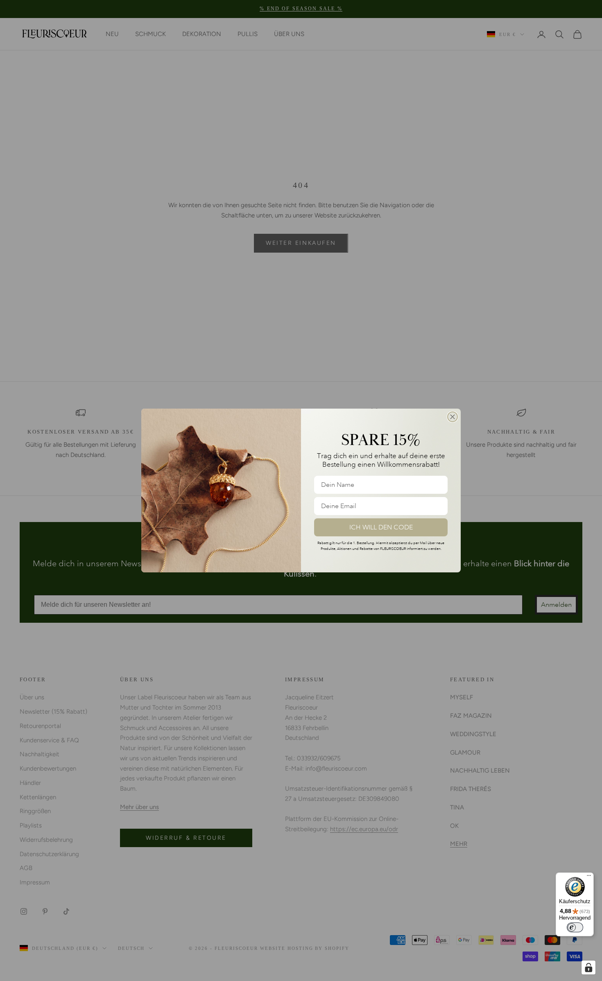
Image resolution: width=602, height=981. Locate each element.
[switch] (575, 927)
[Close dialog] (452, 417)
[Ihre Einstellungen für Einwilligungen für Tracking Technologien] (588, 967)
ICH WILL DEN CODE (381, 527)
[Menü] (589, 877)
